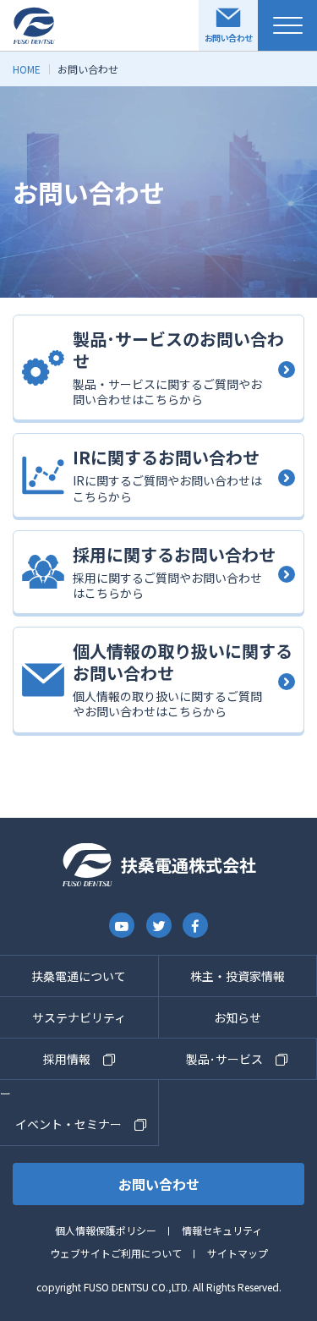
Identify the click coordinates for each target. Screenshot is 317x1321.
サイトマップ (237, 1253)
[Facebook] (195, 925)
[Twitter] (159, 925)
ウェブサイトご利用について (116, 1253)
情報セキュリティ (222, 1230)
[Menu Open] (287, 25)
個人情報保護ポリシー (105, 1230)
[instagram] (122, 925)
